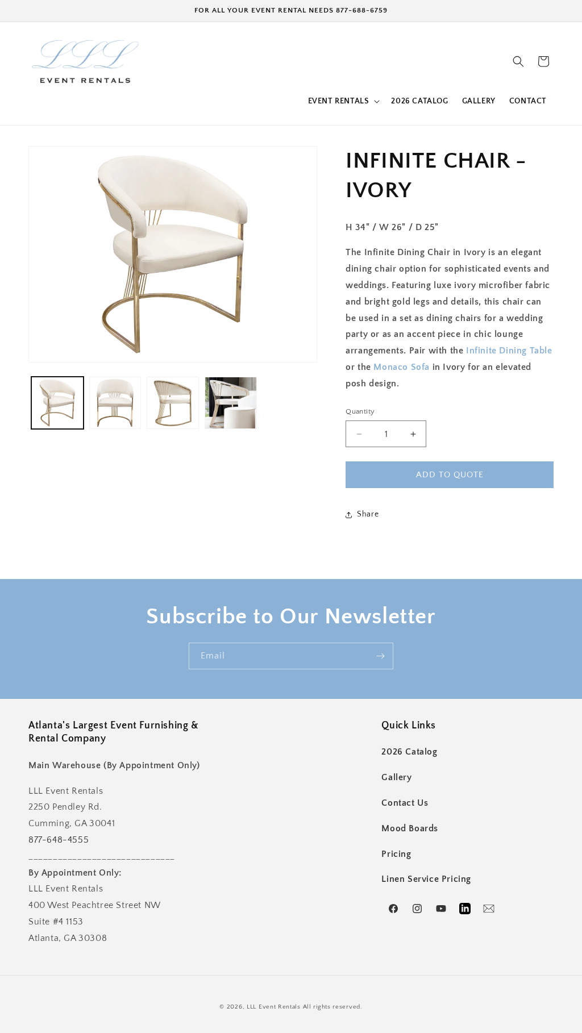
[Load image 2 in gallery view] (115, 403)
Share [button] (368, 514)
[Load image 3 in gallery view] (173, 403)
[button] (343, 101)
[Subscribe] (380, 656)
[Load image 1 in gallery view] (57, 403)
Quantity (360, 411)
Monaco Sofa (401, 367)
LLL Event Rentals (274, 1006)
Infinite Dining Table (509, 350)
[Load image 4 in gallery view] (231, 403)
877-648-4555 (58, 840)
